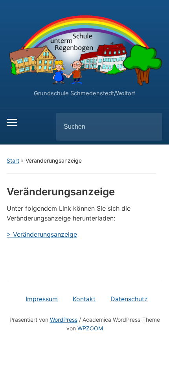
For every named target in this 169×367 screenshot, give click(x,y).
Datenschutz (129, 299)
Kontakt (84, 299)
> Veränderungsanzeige (42, 234)
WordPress (63, 319)
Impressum (42, 299)
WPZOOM (90, 328)
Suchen (149, 126)
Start (13, 160)
